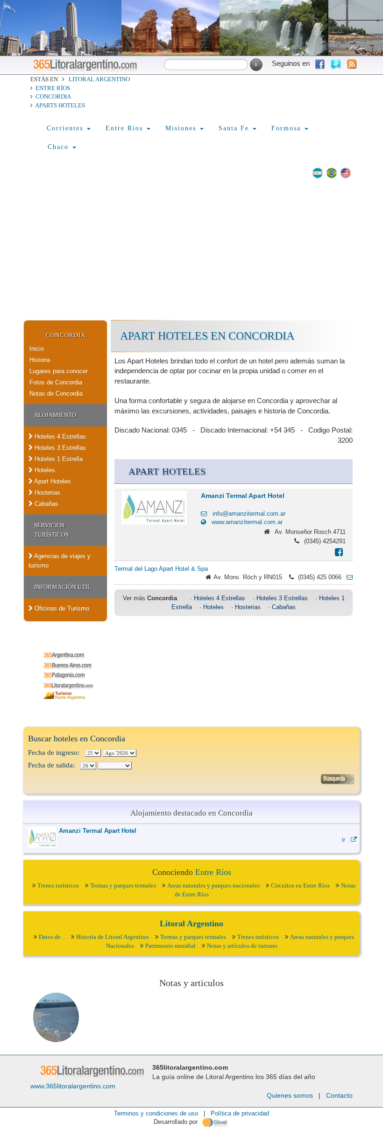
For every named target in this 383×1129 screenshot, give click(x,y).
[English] (345, 172)
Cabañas (45, 503)
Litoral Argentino (99, 79)
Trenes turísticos (58, 885)
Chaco (59, 146)
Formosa (287, 128)
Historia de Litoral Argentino (112, 936)
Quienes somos (290, 1095)
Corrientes (66, 128)
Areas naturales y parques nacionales (213, 885)
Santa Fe (235, 128)
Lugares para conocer (58, 371)
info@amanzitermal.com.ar (246, 513)
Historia (39, 359)
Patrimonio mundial (170, 945)
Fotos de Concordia (55, 382)
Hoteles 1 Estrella (58, 458)
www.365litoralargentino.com (72, 1086)
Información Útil (62, 586)
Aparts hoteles (60, 105)
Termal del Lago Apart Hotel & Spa (161, 568)
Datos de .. (52, 936)
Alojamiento (55, 415)
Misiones (182, 128)
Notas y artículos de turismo (242, 945)
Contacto (339, 1095)
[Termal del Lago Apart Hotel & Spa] (347, 577)
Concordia (53, 96)
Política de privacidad (240, 1113)
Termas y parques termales (123, 885)
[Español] (317, 172)
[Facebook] (339, 553)
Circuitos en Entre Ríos (300, 885)
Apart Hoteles (52, 481)
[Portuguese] (331, 172)
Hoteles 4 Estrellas (59, 436)
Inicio (36, 348)
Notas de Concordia (56, 393)
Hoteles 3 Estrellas (59, 447)
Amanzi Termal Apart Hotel (242, 495)
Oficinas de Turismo (61, 608)
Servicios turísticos (51, 530)
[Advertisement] (191, 250)
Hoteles (44, 470)
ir (346, 839)
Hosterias (46, 492)
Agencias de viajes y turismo (59, 561)
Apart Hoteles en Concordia (207, 336)
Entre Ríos (52, 88)
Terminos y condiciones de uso (156, 1113)
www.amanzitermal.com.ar (244, 521)
